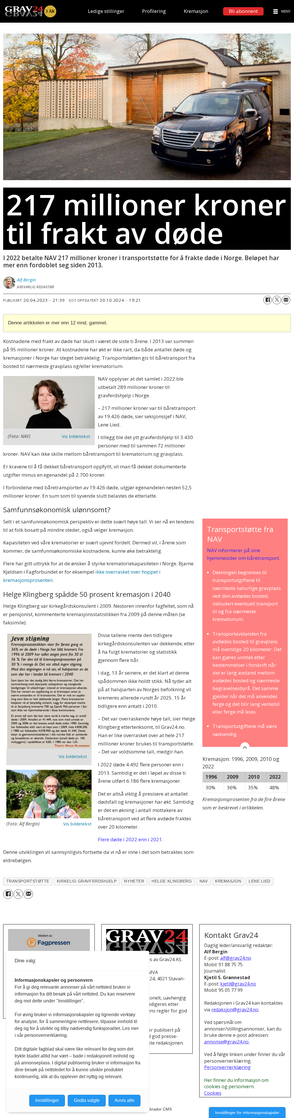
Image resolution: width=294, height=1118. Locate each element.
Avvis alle (124, 1100)
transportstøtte (27, 881)
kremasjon (228, 881)
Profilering (154, 11)
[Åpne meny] (276, 11)
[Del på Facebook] (267, 300)
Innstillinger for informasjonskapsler (247, 1112)
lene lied (259, 881)
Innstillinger (47, 1100)
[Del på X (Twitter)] (276, 300)
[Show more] (244, 746)
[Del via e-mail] (286, 300)
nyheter (134, 881)
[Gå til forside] (30, 11)
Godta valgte (87, 1100)
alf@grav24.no (235, 958)
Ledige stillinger (106, 11)
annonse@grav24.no (227, 1042)
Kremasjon (196, 11)
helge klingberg (172, 881)
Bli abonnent (243, 11)
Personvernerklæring (227, 1067)
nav (204, 881)
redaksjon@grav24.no (234, 1009)
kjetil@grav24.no (238, 984)
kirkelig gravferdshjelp (87, 881)
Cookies (212, 1093)
